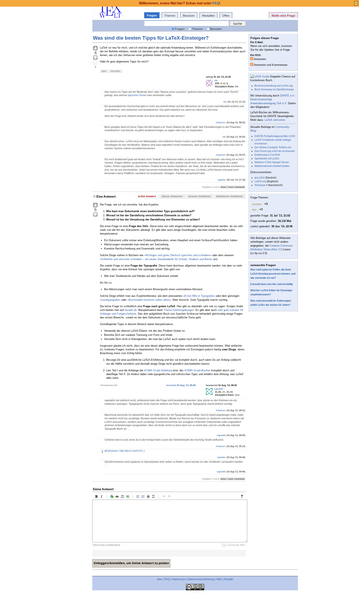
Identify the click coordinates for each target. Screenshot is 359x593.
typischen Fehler (137, 95)
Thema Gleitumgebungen (179, 310)
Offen (226, 15)
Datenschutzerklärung (201, 579)
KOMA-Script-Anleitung (158, 370)
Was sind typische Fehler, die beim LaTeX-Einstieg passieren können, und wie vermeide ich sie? (272, 273)
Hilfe (219, 579)
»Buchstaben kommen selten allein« (149, 299)
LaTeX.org (260, 181)
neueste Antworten (199, 196)
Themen (169, 15)
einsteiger (115, 71)
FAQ (167, 579)
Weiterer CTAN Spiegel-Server (271, 162)
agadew (222, 180)
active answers (147, 196)
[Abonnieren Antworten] (251, 58)
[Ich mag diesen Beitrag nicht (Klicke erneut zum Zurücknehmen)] (95, 57)
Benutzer (189, 15)
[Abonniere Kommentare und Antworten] (251, 64)
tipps (104, 71)
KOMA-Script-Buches (197, 370)
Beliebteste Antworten (229, 196)
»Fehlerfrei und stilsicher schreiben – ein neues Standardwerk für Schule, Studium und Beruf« (156, 259)
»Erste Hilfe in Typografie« (199, 295)
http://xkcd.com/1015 (131, 450)
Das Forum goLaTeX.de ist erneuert (274, 151)
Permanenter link (109, 385)
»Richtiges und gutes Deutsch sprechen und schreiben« (177, 255)
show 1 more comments (232, 187)
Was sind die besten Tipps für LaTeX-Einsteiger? (151, 38)
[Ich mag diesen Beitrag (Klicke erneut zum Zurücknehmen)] (95, 48)
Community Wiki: (235, 545)
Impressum (179, 579)
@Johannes (111, 450)
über (159, 579)
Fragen (152, 15)
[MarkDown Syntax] (243, 496)
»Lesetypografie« (110, 299)
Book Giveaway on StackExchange (274, 89)
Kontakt (228, 579)
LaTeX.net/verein (275, 119)
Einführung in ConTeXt (267, 154)
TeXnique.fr (260, 185)
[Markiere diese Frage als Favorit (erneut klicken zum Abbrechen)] (95, 62)
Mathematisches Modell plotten (272, 166)
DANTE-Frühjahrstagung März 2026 (274, 136)
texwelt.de (130, 310)
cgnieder (221, 457)
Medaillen (208, 15)
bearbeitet (180, 385)
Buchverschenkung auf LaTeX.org (273, 85)
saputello (218, 389)
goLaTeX (259, 177)
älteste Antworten (172, 196)
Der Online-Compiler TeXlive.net (272, 147)
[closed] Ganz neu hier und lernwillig (271, 284)
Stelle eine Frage (283, 15)
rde (216, 80)
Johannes (221, 122)
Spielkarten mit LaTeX (266, 158)
